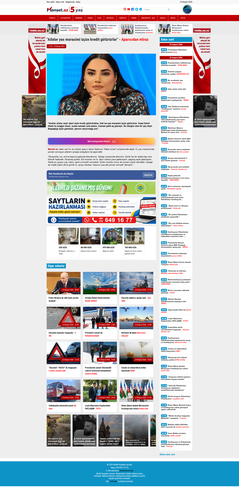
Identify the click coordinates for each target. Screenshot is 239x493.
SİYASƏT (52, 18)
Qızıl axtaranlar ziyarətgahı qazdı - (176, 187)
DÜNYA (90, 18)
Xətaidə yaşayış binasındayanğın (175, 72)
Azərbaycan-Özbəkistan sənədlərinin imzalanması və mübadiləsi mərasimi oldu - (174, 234)
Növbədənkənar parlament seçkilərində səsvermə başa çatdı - (176, 281)
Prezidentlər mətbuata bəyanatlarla (174, 254)
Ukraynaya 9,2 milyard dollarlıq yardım (174, 358)
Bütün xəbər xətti (167, 454)
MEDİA (173, 18)
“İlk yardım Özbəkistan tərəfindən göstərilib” (174, 215)
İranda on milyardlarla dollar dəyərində (174, 350)
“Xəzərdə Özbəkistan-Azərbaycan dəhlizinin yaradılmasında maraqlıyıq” (174, 387)
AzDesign (113, 481)
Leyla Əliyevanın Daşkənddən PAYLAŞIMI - (174, 319)
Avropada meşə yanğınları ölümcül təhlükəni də (175, 150)
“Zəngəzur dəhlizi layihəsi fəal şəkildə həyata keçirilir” (175, 378)
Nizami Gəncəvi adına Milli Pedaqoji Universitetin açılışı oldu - (176, 141)
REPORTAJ (110, 18)
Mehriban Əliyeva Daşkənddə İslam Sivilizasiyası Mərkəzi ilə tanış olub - (174, 130)
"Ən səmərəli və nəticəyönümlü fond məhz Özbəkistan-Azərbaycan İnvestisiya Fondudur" (172, 197)
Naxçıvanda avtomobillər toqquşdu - (175, 168)
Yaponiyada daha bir (176, 311)
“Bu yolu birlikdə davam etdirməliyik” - (175, 224)
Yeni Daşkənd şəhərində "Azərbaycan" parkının (175, 108)
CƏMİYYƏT (122, 18)
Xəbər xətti (60, 2)
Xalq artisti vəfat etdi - (174, 90)
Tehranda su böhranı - (174, 272)
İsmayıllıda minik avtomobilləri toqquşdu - (175, 329)
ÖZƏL (99, 18)
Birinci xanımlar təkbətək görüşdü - (175, 291)
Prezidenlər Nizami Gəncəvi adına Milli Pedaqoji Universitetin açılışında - (174, 245)
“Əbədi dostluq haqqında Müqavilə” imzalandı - (175, 417)
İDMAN (133, 18)
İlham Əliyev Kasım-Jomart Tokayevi (176, 263)
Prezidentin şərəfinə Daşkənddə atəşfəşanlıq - (175, 99)
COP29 (182, 18)
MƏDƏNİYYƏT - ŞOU (148, 18)
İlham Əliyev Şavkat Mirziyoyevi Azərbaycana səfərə (174, 368)
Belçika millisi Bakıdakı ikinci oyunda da (175, 425)
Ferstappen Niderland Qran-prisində (174, 51)
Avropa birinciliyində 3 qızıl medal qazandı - (174, 159)
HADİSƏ (163, 18)
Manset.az (53, 149)
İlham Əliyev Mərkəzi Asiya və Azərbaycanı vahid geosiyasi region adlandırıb (176, 407)
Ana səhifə (51, 2)
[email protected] (126, 470)
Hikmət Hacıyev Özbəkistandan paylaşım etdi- (174, 301)
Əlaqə (78, 2)
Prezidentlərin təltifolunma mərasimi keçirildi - (176, 64)
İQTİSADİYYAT (65, 18)
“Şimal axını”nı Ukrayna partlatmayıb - (174, 207)
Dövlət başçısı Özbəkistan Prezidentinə (175, 397)
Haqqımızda (70, 2)
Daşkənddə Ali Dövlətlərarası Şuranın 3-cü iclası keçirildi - (175, 177)
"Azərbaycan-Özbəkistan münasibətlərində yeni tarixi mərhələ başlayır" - (175, 119)
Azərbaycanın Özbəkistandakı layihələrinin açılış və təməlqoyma (176, 340)
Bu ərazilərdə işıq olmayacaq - (172, 81)
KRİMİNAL (79, 18)
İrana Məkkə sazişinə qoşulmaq (173, 434)
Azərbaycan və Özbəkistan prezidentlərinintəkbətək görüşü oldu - (176, 444)
